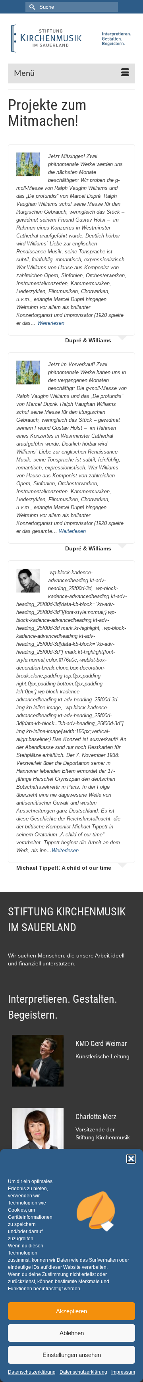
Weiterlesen (50, 323)
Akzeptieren (71, 1311)
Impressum (123, 1372)
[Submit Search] (31, 7)
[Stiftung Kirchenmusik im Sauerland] (71, 39)
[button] (131, 1159)
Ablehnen (72, 1333)
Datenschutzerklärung (32, 1372)
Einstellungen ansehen (72, 1354)
